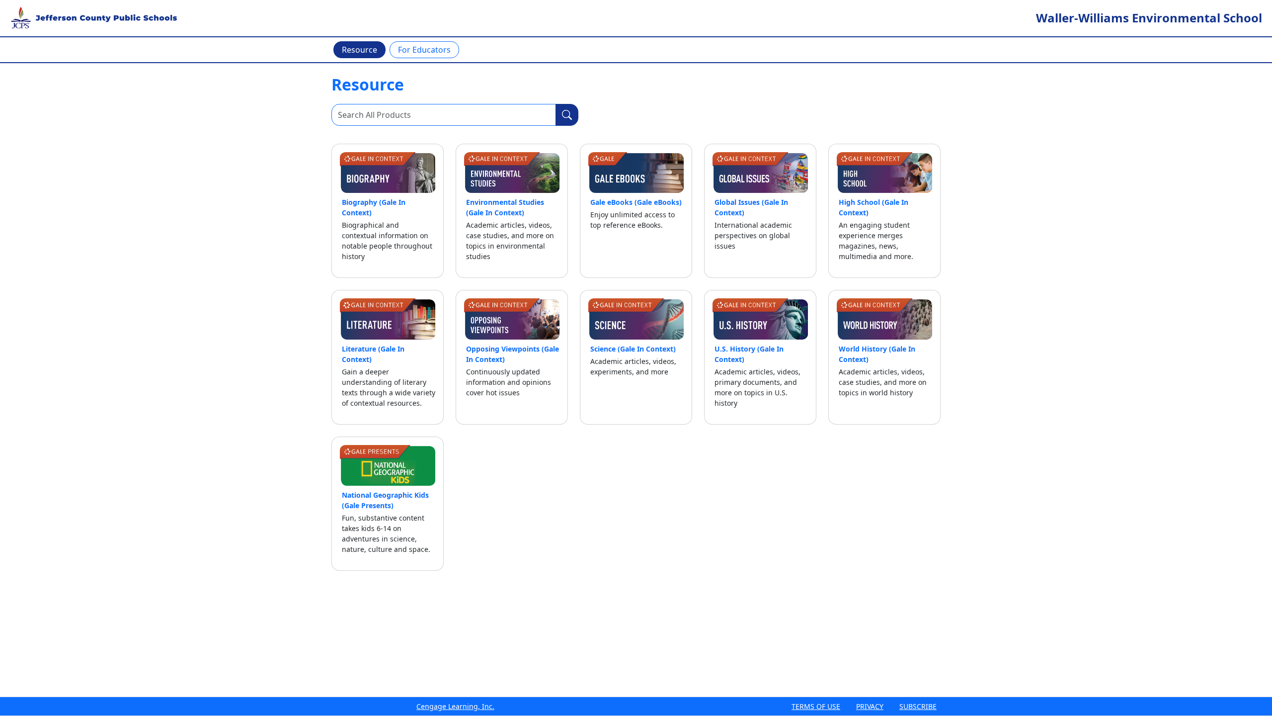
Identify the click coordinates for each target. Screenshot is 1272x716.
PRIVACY (869, 706)
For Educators (424, 49)
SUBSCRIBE (918, 706)
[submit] (567, 115)
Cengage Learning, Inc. (455, 706)
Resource (359, 49)
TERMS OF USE (816, 706)
